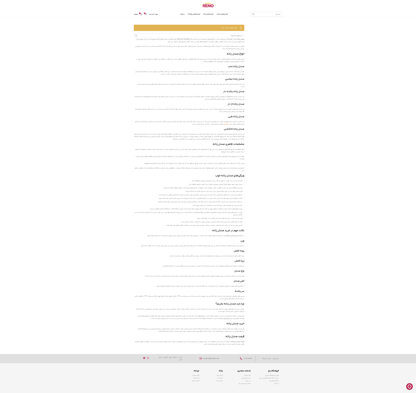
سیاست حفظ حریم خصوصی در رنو (269, 378)
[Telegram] (144, 358)
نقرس (226, 124)
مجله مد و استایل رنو (245, 383)
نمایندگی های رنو (274, 381)
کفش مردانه (195, 375)
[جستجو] (253, 14)
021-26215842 (248, 358)
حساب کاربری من (246, 378)
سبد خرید (248, 381)
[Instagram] (148, 358)
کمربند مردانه (195, 381)
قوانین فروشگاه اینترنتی (272, 375)
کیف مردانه (196, 378)
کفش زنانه (220, 375)
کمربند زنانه (219, 381)
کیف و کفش (247, 375)
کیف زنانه (220, 378)
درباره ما (276, 383)
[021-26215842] (241, 358)
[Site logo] (208, 6)
